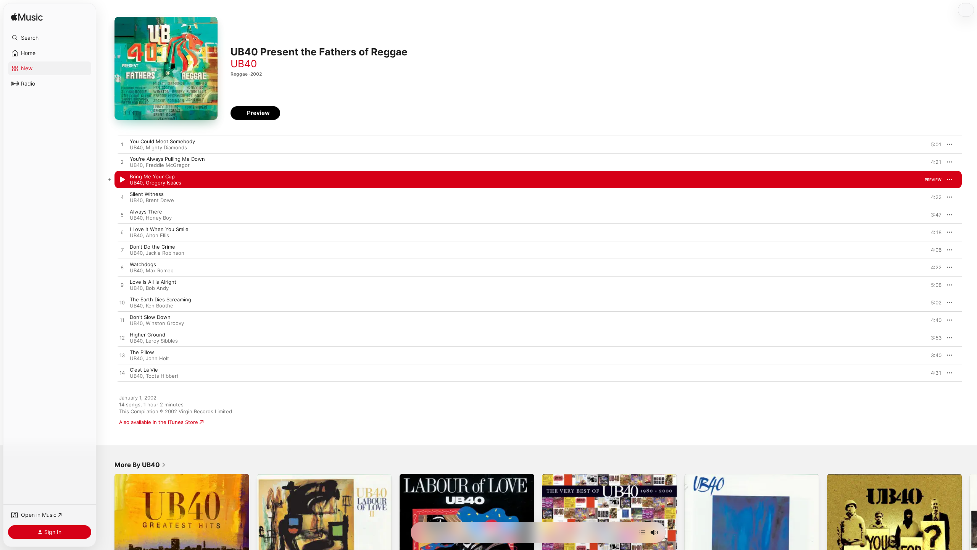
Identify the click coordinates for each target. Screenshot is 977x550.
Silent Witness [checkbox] (147, 194)
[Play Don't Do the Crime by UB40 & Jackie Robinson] (122, 250)
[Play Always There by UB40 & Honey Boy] (122, 215)
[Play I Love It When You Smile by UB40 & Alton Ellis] (122, 232)
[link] (140, 465)
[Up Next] (642, 532)
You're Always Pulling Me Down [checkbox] (167, 159)
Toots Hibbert (162, 376)
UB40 (244, 64)
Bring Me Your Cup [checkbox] (152, 176)
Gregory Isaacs (163, 183)
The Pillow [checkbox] (142, 352)
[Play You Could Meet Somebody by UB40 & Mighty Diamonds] (122, 144)
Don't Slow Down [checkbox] (150, 317)
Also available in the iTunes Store (158, 422)
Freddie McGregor (168, 165)
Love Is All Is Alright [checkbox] (153, 282)
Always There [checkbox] (146, 212)
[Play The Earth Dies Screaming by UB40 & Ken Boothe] (122, 302)
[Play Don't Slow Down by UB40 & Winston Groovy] (122, 320)
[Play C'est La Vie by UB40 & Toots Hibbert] (122, 373)
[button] (49, 37)
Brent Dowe (160, 200)
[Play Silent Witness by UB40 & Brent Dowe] (122, 197)
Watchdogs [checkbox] (143, 264)
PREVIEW (933, 144)
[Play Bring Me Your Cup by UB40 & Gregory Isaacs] (122, 179)
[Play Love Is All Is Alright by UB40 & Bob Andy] (122, 285)
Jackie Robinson (165, 253)
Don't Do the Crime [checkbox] (152, 247)
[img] (27, 17)
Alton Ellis (157, 235)
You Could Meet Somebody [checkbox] (162, 141)
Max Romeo (160, 270)
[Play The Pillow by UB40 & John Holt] (122, 355)
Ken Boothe (159, 305)
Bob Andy (157, 288)
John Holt (157, 358)
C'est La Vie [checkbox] (144, 370)
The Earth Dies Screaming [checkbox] (160, 299)
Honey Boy (159, 218)
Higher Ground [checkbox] (147, 335)
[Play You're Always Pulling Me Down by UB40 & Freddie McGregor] (122, 162)
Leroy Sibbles (162, 341)
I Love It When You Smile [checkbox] (159, 229)
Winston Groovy (165, 323)
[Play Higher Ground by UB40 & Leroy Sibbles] (122, 338)
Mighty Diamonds (166, 147)
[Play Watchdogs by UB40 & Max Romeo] (122, 267)
